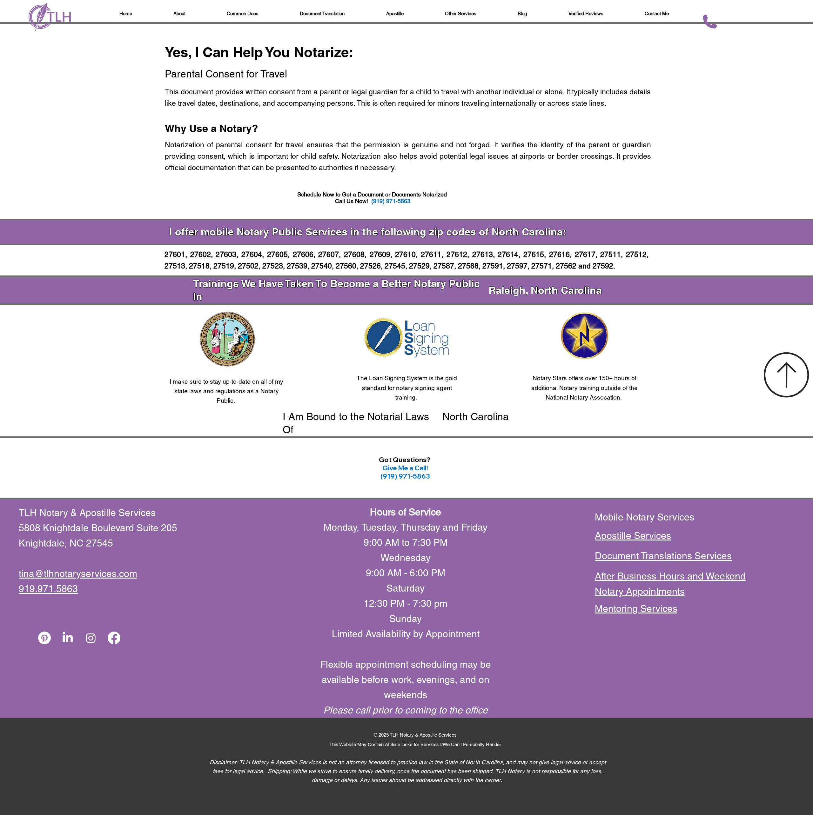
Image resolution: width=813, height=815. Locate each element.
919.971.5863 (48, 588)
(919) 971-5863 (390, 201)
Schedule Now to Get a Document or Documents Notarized (372, 194)
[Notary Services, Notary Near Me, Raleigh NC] (67, 638)
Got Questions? (405, 459)
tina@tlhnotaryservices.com (78, 573)
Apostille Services (633, 535)
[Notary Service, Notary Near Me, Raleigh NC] (44, 638)
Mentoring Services (636, 608)
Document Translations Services (663, 555)
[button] (522, 14)
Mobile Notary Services (646, 517)
